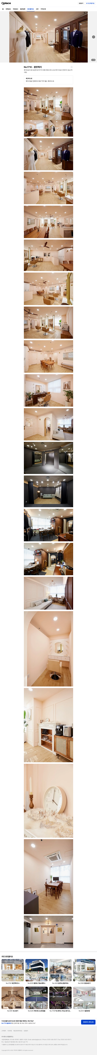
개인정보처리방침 (17, 1031)
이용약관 (9, 1031)
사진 (37, 9)
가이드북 (43, 9)
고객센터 (4, 1031)
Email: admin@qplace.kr (34, 1039)
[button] (71, 67)
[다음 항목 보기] (93, 36)
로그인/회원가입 (90, 3)
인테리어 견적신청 (88, 1022)
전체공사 (8, 9)
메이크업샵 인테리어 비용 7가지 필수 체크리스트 (40, 80)
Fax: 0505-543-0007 (64, 1039)
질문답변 (22, 9)
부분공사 (15, 9)
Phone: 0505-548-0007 (50, 1039)
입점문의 (81, 3)
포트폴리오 (30, 9)
